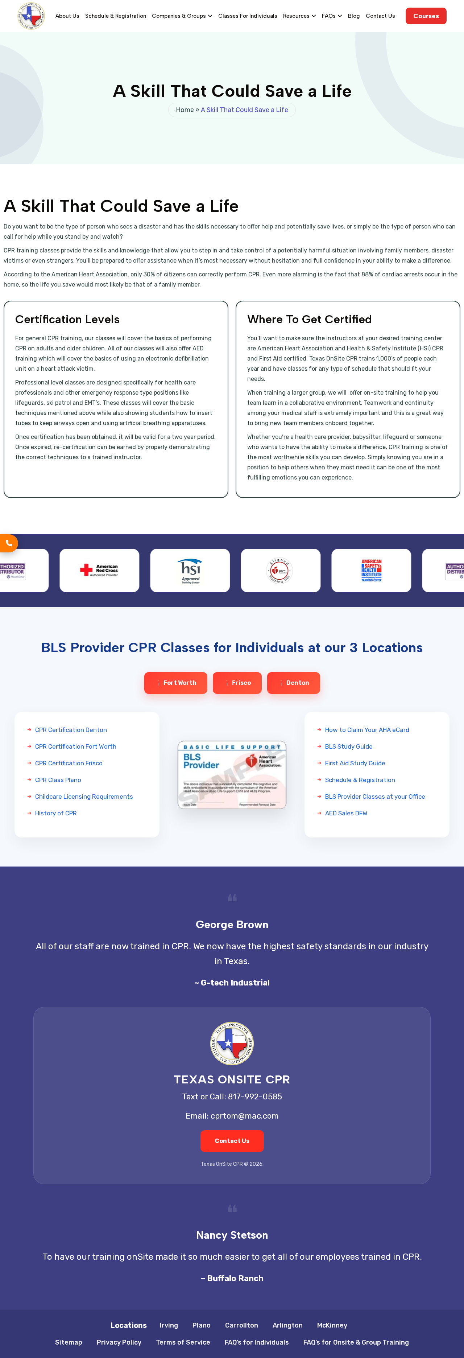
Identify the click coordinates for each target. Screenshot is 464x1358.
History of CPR (56, 813)
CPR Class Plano (58, 779)
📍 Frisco (237, 682)
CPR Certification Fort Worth (75, 746)
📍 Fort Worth (175, 682)
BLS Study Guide (349, 746)
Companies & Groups (179, 16)
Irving (169, 1325)
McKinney (332, 1325)
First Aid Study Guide (355, 763)
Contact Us (380, 16)
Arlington (288, 1325)
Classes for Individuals (247, 16)
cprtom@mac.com (245, 1116)
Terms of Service (183, 1342)
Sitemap (68, 1342)
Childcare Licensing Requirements (84, 796)
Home (185, 110)
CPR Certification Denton (71, 729)
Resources (296, 16)
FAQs (329, 16)
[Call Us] (9, 543)
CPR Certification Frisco (69, 763)
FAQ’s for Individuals (257, 1342)
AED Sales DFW (346, 813)
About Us (67, 16)
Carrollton (241, 1325)
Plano (201, 1325)
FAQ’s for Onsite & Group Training (356, 1342)
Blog (354, 16)
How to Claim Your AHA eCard (367, 729)
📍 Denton (293, 682)
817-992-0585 (255, 1097)
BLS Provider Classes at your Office (375, 796)
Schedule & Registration (115, 16)
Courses (426, 16)
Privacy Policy (119, 1342)
